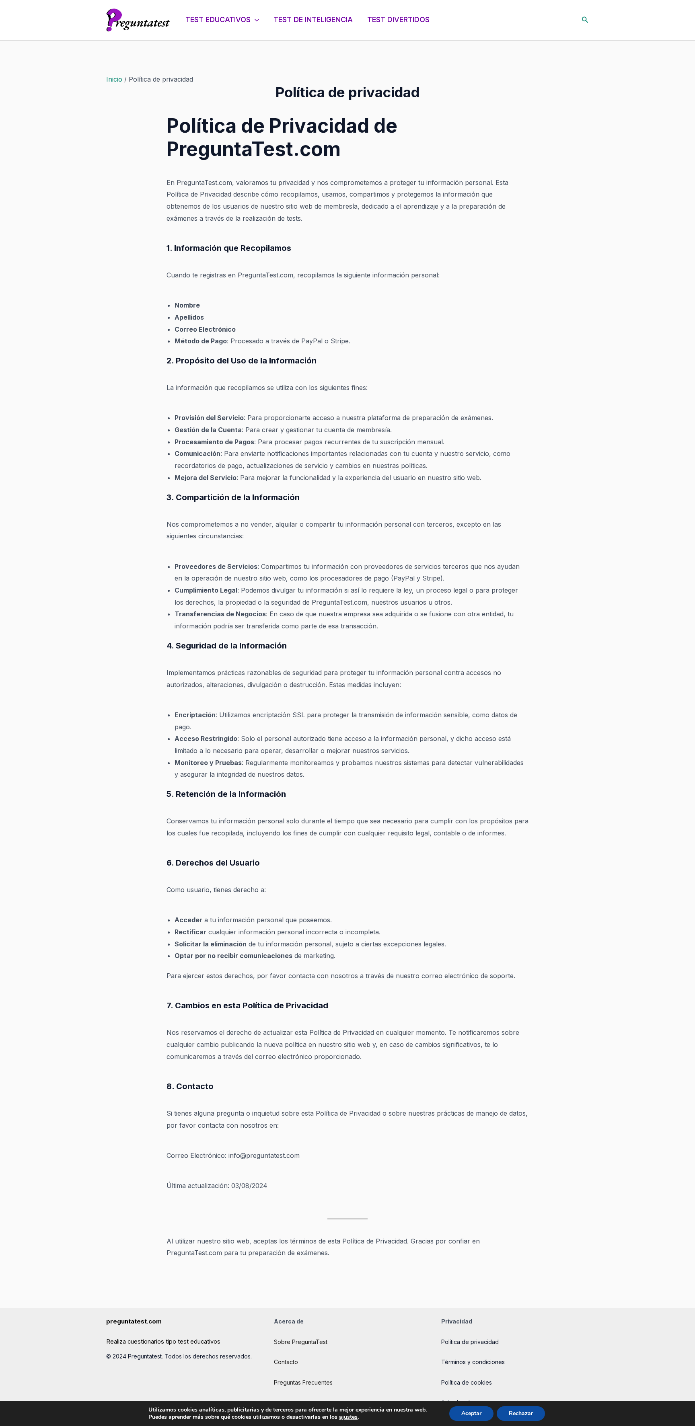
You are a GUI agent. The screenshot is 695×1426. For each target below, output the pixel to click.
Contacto (286, 1361)
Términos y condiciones (473, 1361)
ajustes (348, 1417)
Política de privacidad (470, 1341)
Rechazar (521, 1413)
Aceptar (471, 1413)
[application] (255, 20)
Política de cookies (466, 1382)
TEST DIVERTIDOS (398, 19)
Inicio (114, 79)
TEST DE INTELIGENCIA (313, 19)
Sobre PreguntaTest (300, 1341)
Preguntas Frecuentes (303, 1382)
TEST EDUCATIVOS (218, 19)
